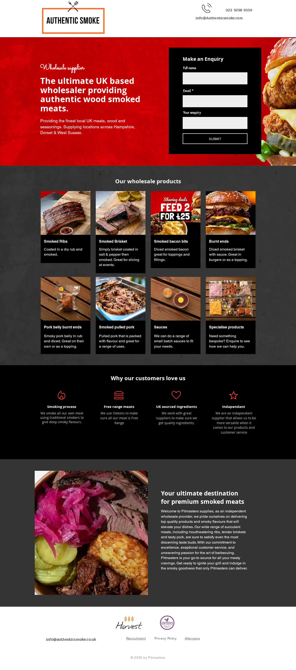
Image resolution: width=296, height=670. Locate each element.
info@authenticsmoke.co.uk (71, 639)
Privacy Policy (165, 638)
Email (187, 90)
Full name (189, 68)
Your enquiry (192, 112)
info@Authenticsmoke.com (219, 18)
